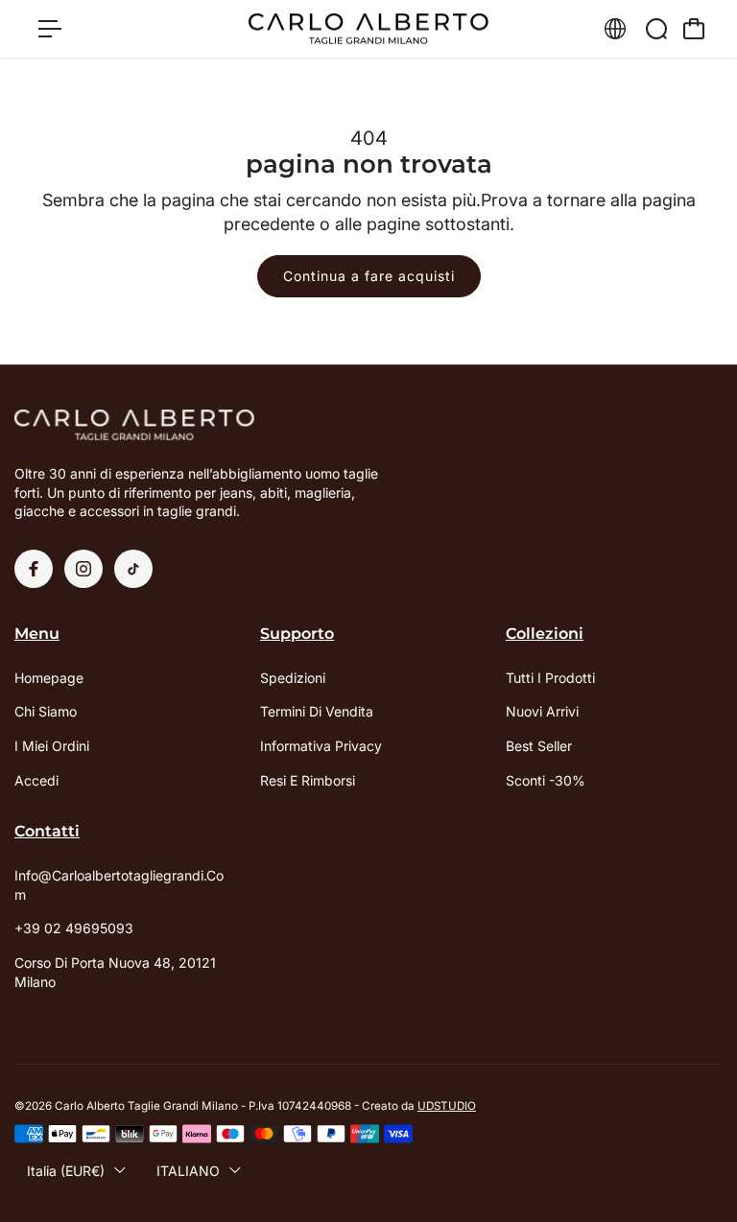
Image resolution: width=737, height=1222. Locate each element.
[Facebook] (33, 569)
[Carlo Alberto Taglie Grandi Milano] (368, 29)
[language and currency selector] (615, 28)
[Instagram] (83, 569)
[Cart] (693, 28)
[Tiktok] (133, 569)
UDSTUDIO (446, 1106)
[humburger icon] (50, 29)
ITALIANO (188, 1171)
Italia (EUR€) (66, 1171)
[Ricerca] (656, 28)
